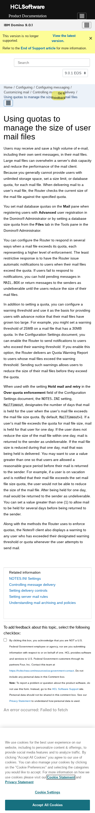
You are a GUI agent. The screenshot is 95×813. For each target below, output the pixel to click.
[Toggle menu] (86, 25)
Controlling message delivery (32, 585)
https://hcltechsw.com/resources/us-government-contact (41, 670)
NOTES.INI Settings (25, 578)
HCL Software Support (65, 689)
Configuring (24, 87)
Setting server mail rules (28, 596)
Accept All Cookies (47, 805)
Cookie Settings (47, 792)
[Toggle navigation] (81, 16)
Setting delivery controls (28, 590)
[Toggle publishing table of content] (8, 103)
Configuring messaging (52, 87)
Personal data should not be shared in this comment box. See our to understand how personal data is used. (48, 697)
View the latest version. (63, 38)
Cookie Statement (61, 777)
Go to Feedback (58, 96)
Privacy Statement (20, 701)
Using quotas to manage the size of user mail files (41, 97)
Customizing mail (16, 92)
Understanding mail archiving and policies (42, 603)
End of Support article (38, 48)
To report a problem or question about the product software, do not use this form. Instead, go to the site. (49, 685)
